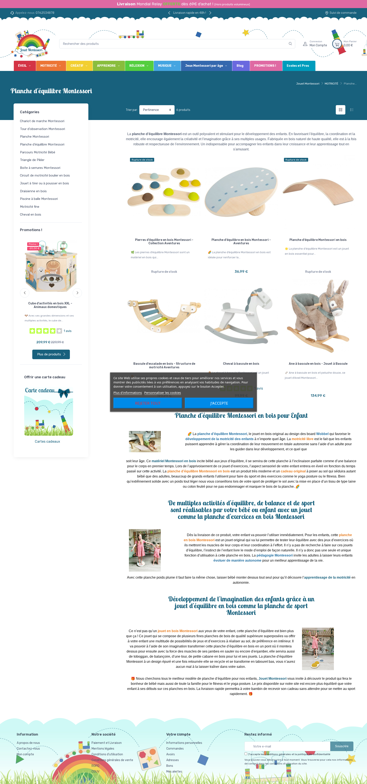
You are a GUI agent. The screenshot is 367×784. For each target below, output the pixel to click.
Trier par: (132, 110)
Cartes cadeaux (47, 441)
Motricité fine (29, 207)
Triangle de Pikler (32, 160)
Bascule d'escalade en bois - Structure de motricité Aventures (164, 365)
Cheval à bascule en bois (241, 364)
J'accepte (219, 402)
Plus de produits (49, 354)
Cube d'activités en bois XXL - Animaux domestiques (50, 305)
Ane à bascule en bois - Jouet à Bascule (318, 364)
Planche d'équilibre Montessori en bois (318, 240)
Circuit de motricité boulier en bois (45, 175)
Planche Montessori (34, 136)
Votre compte (178, 734)
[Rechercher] (290, 44)
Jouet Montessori (307, 83)
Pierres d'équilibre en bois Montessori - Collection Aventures (164, 241)
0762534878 (45, 13)
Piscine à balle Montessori (39, 199)
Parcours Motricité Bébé (37, 152)
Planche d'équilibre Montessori (42, 144)
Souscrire (342, 746)
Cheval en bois (30, 214)
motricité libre (302, 439)
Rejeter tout (148, 402)
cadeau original (293, 471)
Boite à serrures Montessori (40, 168)
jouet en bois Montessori (178, 631)
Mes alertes (174, 771)
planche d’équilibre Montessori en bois (198, 471)
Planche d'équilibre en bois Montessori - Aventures (241, 241)
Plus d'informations (127, 392)
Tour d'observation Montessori (42, 129)
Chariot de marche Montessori (42, 121)
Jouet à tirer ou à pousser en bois (44, 183)
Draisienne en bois (33, 191)
